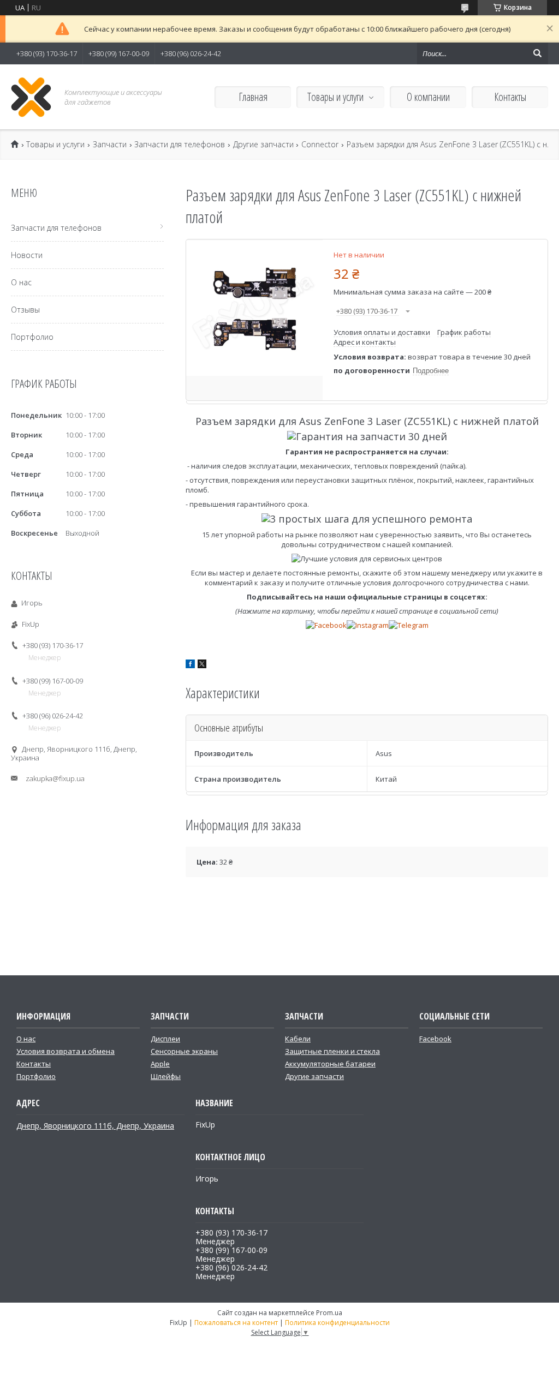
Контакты (510, 96)
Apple (160, 1064)
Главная (253, 96)
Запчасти (110, 144)
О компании (428, 96)
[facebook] (190, 665)
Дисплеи (165, 1039)
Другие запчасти (263, 144)
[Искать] (537, 53)
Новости (27, 255)
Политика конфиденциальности (337, 1322)
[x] (202, 665)
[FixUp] (31, 96)
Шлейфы (166, 1076)
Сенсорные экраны (184, 1051)
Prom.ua (329, 1312)
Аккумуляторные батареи (330, 1064)
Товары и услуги (335, 96)
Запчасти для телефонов (179, 144)
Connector (319, 144)
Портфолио (32, 337)
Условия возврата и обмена (65, 1051)
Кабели (298, 1039)
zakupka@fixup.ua (55, 778)
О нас (21, 282)
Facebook (435, 1039)
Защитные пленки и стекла (332, 1051)
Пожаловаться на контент (236, 1322)
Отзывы (25, 309)
